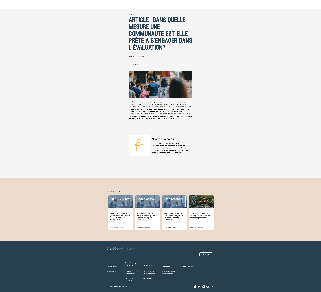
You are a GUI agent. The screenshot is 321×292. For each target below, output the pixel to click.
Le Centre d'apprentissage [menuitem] (168, 271)
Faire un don (206, 254)
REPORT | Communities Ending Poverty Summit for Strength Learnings (200, 216)
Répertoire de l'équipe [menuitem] (112, 266)
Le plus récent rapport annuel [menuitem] (169, 276)
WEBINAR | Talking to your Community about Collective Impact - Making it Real (120, 217)
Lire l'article (135, 64)
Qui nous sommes (113, 263)
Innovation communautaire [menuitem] (132, 276)
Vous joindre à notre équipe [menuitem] (187, 266)
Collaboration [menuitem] (128, 269)
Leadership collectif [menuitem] (130, 273)
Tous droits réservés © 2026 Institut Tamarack (118, 286)
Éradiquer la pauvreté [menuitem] (148, 269)
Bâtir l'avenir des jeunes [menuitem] (149, 273)
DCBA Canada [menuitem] (128, 280)
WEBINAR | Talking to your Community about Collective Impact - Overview (147, 217)
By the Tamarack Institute (116, 227)
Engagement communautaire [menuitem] (132, 271)
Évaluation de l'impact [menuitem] (130, 278)
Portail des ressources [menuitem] (167, 273)
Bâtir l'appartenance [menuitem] (148, 271)
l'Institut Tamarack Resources (162, 160)
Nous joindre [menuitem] (183, 269)
